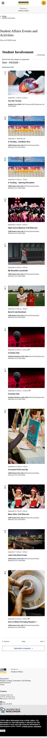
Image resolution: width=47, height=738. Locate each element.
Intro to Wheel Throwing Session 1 (22, 622)
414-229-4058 (7, 704)
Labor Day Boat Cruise (17, 555)
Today (23, 641)
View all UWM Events (8, 40)
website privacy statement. (31, 726)
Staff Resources (5, 682)
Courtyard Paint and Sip (18, 469)
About (2, 684)
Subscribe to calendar (22, 648)
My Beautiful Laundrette (18, 270)
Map (3, 702)
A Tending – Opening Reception (21, 182)
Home (4, 16)
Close (2, 731)
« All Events (40, 55)
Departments (4, 679)
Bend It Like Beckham (17, 312)
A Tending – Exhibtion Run (19, 141)
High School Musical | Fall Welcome (22, 228)
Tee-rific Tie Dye (14, 101)
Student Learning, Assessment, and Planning (15, 681)
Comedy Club (13, 353)
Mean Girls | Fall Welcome (18, 514)
